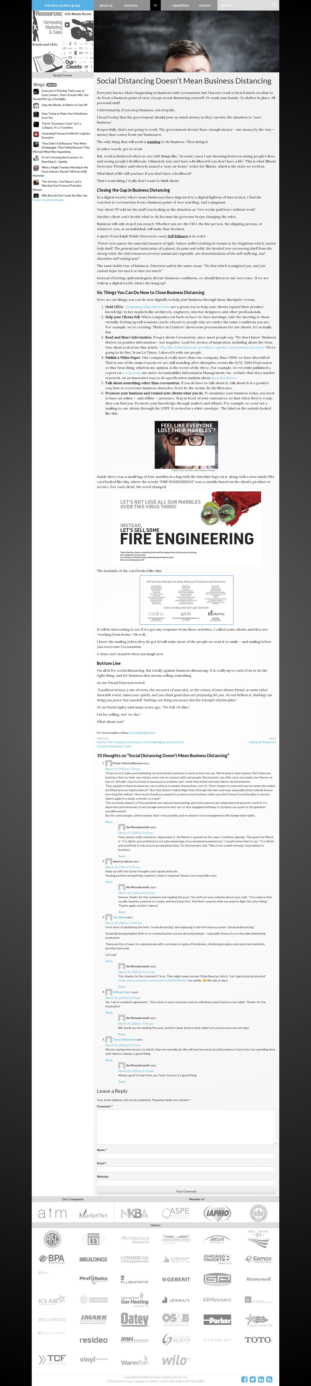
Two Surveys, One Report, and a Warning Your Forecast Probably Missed (57, 185)
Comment (105, 1106)
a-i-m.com (131, 373)
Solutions (131, 5)
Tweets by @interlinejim (48, 200)
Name (102, 1150)
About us (106, 5)
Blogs (44, 84)
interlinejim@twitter (142, 732)
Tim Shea (119, 917)
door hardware (223, 378)
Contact (205, 5)
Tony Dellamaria (124, 1039)
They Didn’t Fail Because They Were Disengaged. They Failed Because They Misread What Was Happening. (61, 147)
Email (102, 1163)
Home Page (155, 5)
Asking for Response (262, 742)
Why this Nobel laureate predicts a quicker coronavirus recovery (211, 347)
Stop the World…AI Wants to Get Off (64, 105)
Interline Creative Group (62, 5)
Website (103, 1176)
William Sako (122, 992)
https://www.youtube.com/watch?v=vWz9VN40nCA (153, 980)
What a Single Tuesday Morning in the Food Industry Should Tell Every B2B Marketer (60, 171)
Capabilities (180, 5)
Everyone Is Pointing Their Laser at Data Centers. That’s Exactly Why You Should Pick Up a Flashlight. (60, 95)
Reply (109, 822)
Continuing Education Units (147, 307)
